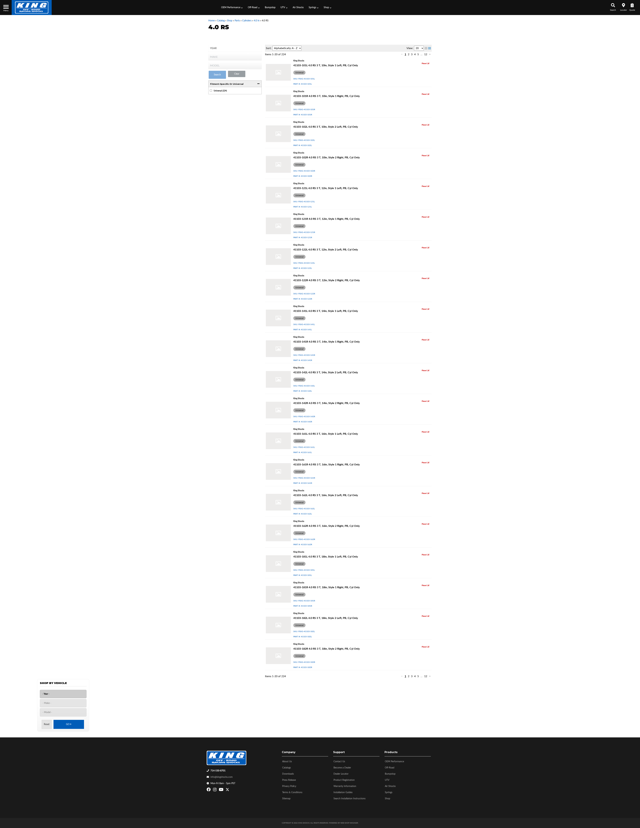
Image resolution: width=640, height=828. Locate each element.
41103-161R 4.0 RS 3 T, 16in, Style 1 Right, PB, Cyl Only (326, 464)
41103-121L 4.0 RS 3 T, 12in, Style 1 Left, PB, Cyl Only (325, 188)
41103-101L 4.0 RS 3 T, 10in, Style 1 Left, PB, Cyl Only (325, 65)
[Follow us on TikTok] (230, 790)
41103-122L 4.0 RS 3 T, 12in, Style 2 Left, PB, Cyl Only (325, 249)
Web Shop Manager (349, 823)
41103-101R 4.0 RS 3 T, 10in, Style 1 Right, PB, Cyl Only (326, 96)
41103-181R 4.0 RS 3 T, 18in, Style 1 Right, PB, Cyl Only (326, 587)
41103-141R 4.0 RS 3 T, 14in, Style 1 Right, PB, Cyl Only (326, 341)
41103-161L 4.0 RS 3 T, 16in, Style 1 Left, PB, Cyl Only (325, 434)
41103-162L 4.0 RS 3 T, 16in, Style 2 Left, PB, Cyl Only (325, 495)
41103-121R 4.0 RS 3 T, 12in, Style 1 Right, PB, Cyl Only (326, 219)
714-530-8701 (218, 771)
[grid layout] (426, 48)
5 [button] (418, 54)
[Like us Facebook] (209, 790)
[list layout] (429, 48)
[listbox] (235, 48)
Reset (47, 724)
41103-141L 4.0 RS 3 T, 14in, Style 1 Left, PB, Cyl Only (325, 311)
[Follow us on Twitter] (227, 790)
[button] (232, 7)
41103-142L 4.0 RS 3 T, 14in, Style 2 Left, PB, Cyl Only (325, 372)
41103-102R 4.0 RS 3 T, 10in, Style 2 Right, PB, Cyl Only (326, 157)
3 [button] (411, 54)
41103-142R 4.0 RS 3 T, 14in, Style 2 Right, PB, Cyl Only (326, 403)
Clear (236, 74)
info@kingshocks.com (221, 777)
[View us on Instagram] (215, 790)
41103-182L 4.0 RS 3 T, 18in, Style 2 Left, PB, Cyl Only (325, 618)
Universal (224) (220, 91)
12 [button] (425, 54)
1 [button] (405, 54)
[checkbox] (211, 90)
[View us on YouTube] (221, 790)
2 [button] (408, 54)
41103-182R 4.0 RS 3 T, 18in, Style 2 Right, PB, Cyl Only (326, 648)
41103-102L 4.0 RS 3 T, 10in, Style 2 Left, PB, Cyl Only (325, 126)
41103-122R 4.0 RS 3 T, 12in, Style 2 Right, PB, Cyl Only (326, 280)
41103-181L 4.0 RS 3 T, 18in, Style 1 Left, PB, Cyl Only (325, 556)
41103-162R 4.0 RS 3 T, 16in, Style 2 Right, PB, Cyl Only (326, 526)
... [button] (421, 54)
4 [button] (415, 54)
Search (217, 75)
